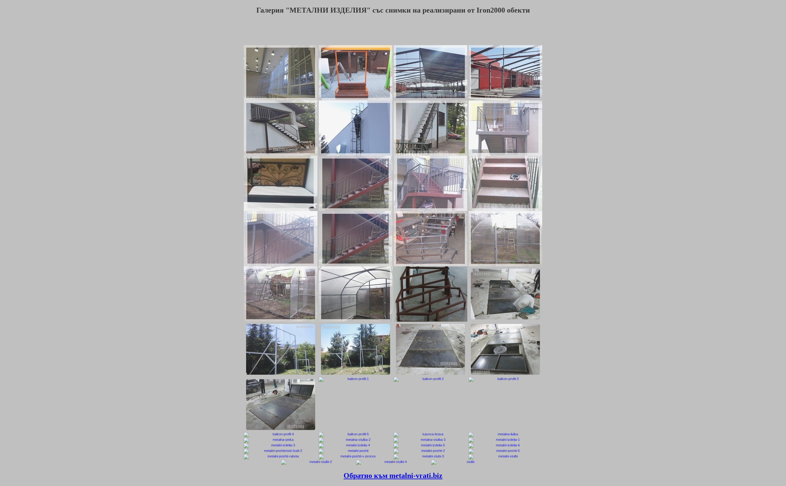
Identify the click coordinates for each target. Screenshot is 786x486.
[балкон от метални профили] (430, 379)
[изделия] (430, 445)
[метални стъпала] (505, 183)
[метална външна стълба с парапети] (280, 238)
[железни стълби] (318, 462)
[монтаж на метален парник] (280, 294)
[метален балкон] (505, 379)
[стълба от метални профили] (468, 462)
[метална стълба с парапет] (355, 183)
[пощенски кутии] (280, 451)
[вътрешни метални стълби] (430, 294)
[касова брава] (430, 434)
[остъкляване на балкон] (355, 379)
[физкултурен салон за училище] (280, 72)
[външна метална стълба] (430, 183)
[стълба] (505, 440)
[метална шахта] (505, 294)
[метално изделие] (505, 445)
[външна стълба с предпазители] (355, 128)
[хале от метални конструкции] (505, 72)
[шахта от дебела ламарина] (280, 404)
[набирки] (355, 349)
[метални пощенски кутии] (430, 451)
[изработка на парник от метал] (505, 238)
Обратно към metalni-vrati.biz (393, 476)
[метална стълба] (430, 440)
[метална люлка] (505, 434)
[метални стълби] (355, 440)
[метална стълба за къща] (430, 128)
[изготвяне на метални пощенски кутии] (280, 456)
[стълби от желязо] (393, 462)
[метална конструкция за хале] (430, 72)
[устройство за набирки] (280, 349)
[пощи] (505, 451)
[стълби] (280, 445)
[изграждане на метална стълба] (505, 128)
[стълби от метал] (505, 456)
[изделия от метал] (355, 445)
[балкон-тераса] (280, 434)
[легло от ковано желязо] (280, 183)
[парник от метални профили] (355, 294)
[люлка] (355, 72)
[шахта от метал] (505, 349)
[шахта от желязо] (430, 349)
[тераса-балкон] (355, 434)
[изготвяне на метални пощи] (355, 456)
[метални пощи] (355, 451)
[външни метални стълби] (280, 128)
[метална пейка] (280, 440)
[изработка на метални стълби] (430, 238)
